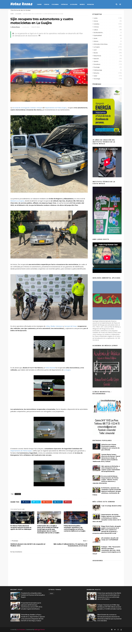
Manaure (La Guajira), (17, 201)
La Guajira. (67, 370)
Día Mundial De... (98, 32)
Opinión (96, 61)
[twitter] (115, 629)
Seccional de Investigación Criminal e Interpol (27, 108)
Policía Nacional (50, 368)
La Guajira (73, 4)
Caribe (39, 4)
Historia (96, 41)
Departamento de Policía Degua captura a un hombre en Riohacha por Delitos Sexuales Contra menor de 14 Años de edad (107, 518)
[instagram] (118, 629)
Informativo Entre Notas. (101, 44)
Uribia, (48, 326)
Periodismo (97, 64)
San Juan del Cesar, (71, 326)
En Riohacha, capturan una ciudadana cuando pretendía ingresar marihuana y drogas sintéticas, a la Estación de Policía (107, 491)
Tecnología (97, 79)
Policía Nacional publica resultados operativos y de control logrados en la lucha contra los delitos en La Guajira (74, 528)
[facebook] (111, 629)
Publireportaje (98, 70)
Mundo (82, 4)
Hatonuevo (59, 326)
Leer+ (95, 50)
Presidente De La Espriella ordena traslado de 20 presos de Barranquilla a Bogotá (33, 595)
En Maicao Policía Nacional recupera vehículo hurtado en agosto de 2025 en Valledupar (20, 527)
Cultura (96, 30)
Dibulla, (52, 326)
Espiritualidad (98, 35)
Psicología (97, 67)
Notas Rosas (21, 4)
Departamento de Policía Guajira (55, 108)
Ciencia (46, 4)
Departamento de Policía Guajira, (21, 451)
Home (12, 13)
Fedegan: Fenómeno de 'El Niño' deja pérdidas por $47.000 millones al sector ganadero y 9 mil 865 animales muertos (109, 607)
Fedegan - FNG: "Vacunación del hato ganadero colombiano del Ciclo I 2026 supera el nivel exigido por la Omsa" (107, 550)
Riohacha (90, 4)
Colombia (55, 4)
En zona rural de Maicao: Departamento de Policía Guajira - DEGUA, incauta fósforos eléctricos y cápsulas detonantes (105, 479)
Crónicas (64, 4)
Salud (95, 76)
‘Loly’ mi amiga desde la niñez (111, 505)
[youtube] (121, 629)
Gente (95, 38)
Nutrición (96, 58)
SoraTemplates (21, 629)
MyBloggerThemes (39, 629)
